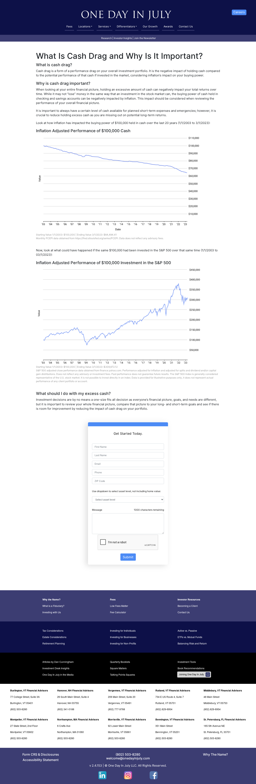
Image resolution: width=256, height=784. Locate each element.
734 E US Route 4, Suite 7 (169, 696)
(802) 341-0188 (65, 709)
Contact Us (186, 26)
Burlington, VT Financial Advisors (29, 690)
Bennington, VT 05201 (167, 732)
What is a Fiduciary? (53, 605)
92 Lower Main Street (119, 725)
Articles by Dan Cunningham (58, 661)
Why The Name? (215, 754)
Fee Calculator (118, 612)
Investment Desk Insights (55, 668)
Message (97, 509)
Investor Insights (123, 38)
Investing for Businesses (123, 637)
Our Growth (150, 26)
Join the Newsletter (145, 38)
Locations (84, 26)
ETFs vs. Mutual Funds (190, 637)
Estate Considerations (54, 637)
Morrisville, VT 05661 (119, 732)
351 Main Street (164, 725)
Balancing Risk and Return (192, 643)
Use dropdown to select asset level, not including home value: (126, 491)
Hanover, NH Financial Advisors (75, 690)
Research (106, 38)
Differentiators (126, 26)
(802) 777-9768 (116, 709)
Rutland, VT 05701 (165, 703)
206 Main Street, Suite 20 (121, 696)
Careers (239, 12)
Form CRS (29, 754)
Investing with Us (51, 612)
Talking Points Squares (122, 674)
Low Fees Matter (119, 605)
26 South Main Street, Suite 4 (73, 696)
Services (103, 26)
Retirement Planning (53, 643)
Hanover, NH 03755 (68, 703)
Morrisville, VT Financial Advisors (127, 719)
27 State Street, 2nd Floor (24, 725)
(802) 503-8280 (18, 709)
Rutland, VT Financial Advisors (172, 690)
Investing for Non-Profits (123, 643)
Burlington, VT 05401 (21, 703)
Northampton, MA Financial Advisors (78, 719)
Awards (168, 26)
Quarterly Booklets (120, 661)
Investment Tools (187, 661)
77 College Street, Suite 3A (25, 696)
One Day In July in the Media (58, 674)
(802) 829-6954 (163, 709)
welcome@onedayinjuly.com (128, 758)
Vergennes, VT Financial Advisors (127, 690)
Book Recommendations (191, 668)
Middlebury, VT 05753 (215, 703)
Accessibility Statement (41, 760)
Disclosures (50, 754)
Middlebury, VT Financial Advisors (223, 690)
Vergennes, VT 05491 (120, 703)
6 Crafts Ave (63, 725)
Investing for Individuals (123, 630)
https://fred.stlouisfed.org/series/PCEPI (96, 238)
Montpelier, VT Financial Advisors (29, 719)
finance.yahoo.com (110, 370)
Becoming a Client (188, 605)
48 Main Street (211, 696)
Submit (128, 557)
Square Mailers (118, 668)
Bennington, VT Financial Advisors (174, 719)
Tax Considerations (52, 630)
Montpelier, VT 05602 (21, 732)
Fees (69, 26)
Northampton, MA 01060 (70, 732)
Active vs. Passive (187, 630)
